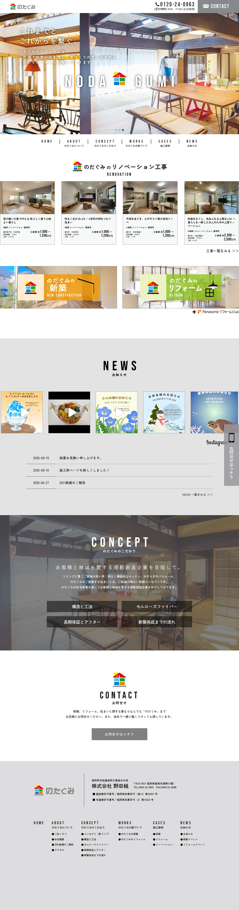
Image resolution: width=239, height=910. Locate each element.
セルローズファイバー (156, 606)
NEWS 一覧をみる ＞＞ (197, 494)
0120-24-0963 (177, 4)
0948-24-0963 (146, 787)
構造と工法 (82, 606)
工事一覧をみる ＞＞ (222, 250)
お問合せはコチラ (119, 734)
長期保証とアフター (82, 622)
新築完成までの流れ (156, 622)
